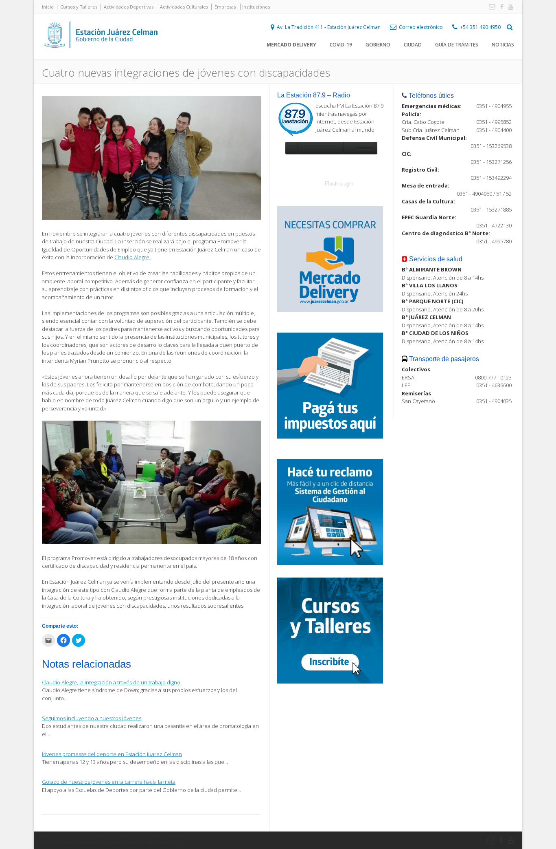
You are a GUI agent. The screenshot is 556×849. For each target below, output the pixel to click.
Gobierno (378, 44)
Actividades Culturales (184, 7)
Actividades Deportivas (128, 7)
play (291, 148)
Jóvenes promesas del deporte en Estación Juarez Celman (112, 754)
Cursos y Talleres (78, 7)
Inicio (48, 7)
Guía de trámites (456, 44)
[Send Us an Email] (490, 7)
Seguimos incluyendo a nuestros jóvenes (91, 718)
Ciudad (413, 44)
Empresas (225, 7)
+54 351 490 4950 (480, 27)
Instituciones (256, 7)
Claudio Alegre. (132, 257)
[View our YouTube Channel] (509, 7)
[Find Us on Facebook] (500, 7)
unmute (349, 148)
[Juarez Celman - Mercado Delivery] (330, 310)
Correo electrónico (421, 27)
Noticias (503, 44)
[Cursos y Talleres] (330, 681)
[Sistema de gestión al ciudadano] (330, 563)
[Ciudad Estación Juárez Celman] (101, 56)
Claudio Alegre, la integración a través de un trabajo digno (111, 682)
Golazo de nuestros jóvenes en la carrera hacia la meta (108, 781)
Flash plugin (339, 183)
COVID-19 (341, 44)
